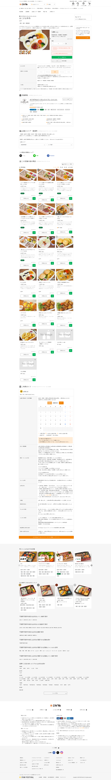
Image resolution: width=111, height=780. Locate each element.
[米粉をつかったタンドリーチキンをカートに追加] (52, 323)
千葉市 (20, 684)
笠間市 (24, 668)
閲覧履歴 (84, 1)
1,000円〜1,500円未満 (28, 635)
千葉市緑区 (51, 684)
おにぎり (60, 650)
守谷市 (37, 668)
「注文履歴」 (46, 468)
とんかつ (37, 650)
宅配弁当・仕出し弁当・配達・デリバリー (28, 8)
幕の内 (64, 650)
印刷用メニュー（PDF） (68, 164)
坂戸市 (37, 680)
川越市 (28, 678)
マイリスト (89, 1)
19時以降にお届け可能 (58, 627)
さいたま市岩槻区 (22, 678)
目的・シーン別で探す (24, 767)
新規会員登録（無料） (73, 1)
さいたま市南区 (79, 677)
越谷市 (60, 678)
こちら (56, 441)
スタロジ (81, 762)
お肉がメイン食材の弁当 (32, 619)
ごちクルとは (29, 709)
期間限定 (30, 627)
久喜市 (20, 680)
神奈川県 (24, 116)
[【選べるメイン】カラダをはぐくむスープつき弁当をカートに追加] (34, 265)
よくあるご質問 (48, 495)
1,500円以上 (35, 635)
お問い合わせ (82, 709)
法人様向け (80, 1)
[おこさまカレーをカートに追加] (52, 263)
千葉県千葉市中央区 (23, 643)
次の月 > (61, 402)
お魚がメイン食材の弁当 (23, 619)
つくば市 (32, 668)
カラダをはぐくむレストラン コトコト (28, 16)
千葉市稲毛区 (38, 684)
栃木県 (32, 115)
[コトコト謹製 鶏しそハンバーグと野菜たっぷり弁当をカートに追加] (34, 198)
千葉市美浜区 (56, 684)
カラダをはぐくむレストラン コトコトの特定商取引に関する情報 (51, 527)
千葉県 (41, 115)
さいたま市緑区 (86, 677)
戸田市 (67, 678)
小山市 (20, 672)
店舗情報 (27, 11)
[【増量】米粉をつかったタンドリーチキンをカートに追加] (70, 325)
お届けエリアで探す (23, 762)
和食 (20, 650)
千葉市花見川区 (32, 684)
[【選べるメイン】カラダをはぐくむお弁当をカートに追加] (70, 232)
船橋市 (65, 684)
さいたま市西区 (27, 677)
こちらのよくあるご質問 (43, 454)
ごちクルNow (82, 760)
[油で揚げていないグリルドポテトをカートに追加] (34, 354)
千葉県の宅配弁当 (40, 8)
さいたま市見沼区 (49, 677)
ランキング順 (56, 167)
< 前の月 (49, 402)
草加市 (56, 678)
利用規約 (68, 709)
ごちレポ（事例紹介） (72, 762)
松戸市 (69, 684)
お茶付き (20, 627)
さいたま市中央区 (57, 677)
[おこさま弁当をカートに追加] (34, 296)
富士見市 (28, 680)
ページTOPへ (55, 747)
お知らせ (69, 760)
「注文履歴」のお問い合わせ (57, 469)
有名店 (24, 627)
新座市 (86, 678)
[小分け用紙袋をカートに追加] (34, 379)
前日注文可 (34, 627)
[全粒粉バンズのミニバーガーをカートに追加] (52, 296)
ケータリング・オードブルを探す (83, 37)
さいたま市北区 (34, 677)
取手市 (28, 668)
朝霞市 (74, 678)
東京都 (44, 115)
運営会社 (57, 762)
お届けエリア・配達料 (36, 11)
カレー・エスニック (47, 650)
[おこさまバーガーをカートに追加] (70, 263)
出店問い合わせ (59, 764)
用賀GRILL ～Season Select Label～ (28, 604)
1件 (39, 107)
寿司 (41, 650)
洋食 (23, 650)
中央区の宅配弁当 (55, 8)
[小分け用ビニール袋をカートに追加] (70, 350)
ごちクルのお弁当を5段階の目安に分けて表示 (46, 75)
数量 (52, 40)
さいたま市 (21, 677)
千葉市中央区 (25, 684)
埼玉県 (38, 115)
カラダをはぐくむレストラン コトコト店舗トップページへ (46, 537)
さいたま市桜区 (64, 677)
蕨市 (63, 678)
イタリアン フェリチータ (62, 601)
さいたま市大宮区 (42, 677)
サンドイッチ (54, 650)
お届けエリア (22, 142)
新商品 (27, 627)
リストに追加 (55, 60)
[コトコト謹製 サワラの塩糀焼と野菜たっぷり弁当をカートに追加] (52, 199)
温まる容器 (43, 627)
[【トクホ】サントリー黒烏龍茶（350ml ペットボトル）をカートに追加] (52, 352)
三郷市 (33, 680)
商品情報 (21, 11)
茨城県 (29, 115)
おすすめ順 (70, 167)
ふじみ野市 (41, 680)
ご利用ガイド (52, 11)
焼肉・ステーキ (31, 650)
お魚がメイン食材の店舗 (23, 659)
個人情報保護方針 (59, 769)
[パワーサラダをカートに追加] (34, 325)
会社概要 (40, 777)
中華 (26, 650)
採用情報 (57, 777)
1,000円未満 (21, 635)
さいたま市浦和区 (72, 677)
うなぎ (68, 650)
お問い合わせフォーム (55, 475)
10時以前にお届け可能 (49, 627)
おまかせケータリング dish (36, 768)
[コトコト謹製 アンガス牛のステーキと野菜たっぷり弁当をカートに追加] (52, 232)
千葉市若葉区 (45, 684)
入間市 (71, 678)
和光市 (82, 678)
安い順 (65, 167)
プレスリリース (63, 777)
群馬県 (35, 115)
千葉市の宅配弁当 (47, 8)
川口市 (32, 678)
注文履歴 (36, 733)
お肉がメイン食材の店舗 (32, 659)
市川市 (61, 684)
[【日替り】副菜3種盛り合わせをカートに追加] (70, 293)
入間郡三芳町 (47, 680)
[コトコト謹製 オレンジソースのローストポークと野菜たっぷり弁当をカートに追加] (70, 198)
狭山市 (48, 678)
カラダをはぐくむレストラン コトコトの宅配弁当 (68, 8)
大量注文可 (38, 627)
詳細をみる (26, 198)
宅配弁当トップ (22, 760)
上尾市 (52, 678)
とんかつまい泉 (42, 601)
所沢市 (36, 678)
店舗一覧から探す (23, 764)
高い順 (61, 167)
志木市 (78, 678)
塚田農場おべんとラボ (80, 603)
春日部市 (44, 678)
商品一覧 (45, 11)
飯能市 (40, 678)
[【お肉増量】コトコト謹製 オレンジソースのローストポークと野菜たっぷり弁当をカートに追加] (34, 232)
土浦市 (20, 668)
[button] (33, 144)
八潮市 (24, 680)
